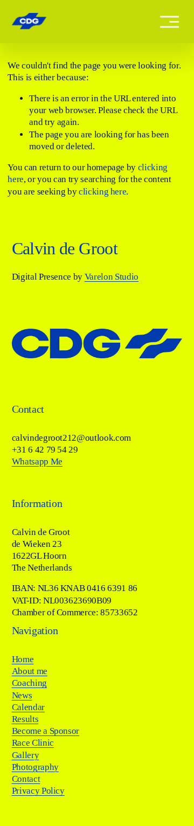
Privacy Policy (38, 791)
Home (23, 659)
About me (29, 671)
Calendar (28, 707)
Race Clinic (33, 743)
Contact (26, 779)
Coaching (29, 683)
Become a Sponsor (46, 731)
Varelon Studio (111, 277)
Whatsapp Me (37, 461)
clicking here (103, 191)
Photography (35, 767)
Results (25, 719)
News (22, 695)
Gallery (25, 755)
